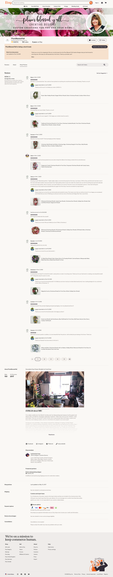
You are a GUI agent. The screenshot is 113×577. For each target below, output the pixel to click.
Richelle (32, 241)
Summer (33, 134)
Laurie (36, 85)
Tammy (32, 176)
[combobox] (50, 3)
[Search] (91, 3)
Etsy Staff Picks (35, 6)
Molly (32, 155)
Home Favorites (46, 6)
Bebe (32, 77)
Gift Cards (85, 6)
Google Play (22, 566)
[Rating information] (12, 42)
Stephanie (33, 269)
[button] (92, 40)
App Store (10, 566)
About (14, 64)
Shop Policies (23, 64)
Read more (52, 434)
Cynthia (32, 301)
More (32, 56)
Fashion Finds (57, 6)
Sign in (97, 2)
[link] (32, 359)
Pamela (32, 330)
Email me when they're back (99, 46)
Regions (106, 574)
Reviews (7, 64)
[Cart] (106, 3)
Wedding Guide (75, 6)
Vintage (66, 6)
